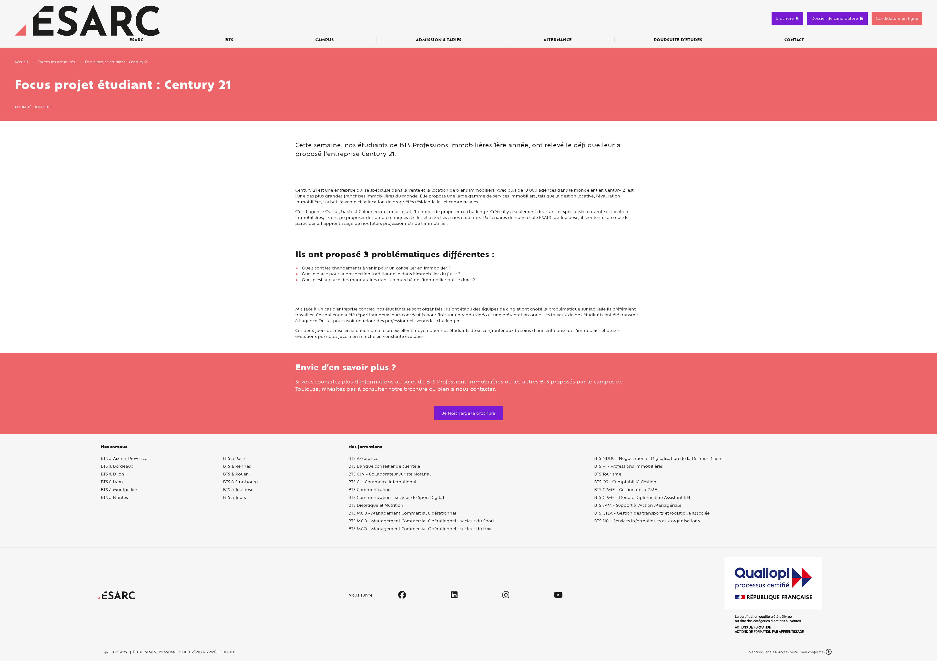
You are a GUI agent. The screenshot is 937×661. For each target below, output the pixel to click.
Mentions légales (762, 652)
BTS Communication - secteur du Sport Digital (396, 497)
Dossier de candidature (834, 18)
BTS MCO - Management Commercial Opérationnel (402, 513)
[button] (829, 652)
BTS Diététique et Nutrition (375, 505)
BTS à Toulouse (238, 489)
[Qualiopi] (773, 595)
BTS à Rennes (237, 466)
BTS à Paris (234, 458)
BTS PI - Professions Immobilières (628, 466)
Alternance (557, 39)
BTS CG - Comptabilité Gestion (625, 481)
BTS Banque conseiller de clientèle (384, 466)
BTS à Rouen (236, 473)
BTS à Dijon (112, 473)
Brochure (785, 18)
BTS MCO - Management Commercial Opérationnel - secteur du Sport (421, 520)
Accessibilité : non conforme (801, 652)
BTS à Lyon (112, 481)
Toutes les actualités (56, 62)
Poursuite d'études (678, 39)
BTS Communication (369, 489)
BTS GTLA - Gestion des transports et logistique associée (652, 513)
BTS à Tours (234, 497)
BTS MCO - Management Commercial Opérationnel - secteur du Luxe (420, 528)
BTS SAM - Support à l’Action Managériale (637, 505)
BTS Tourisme (607, 473)
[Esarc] (87, 19)
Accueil (21, 62)
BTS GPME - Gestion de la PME (625, 489)
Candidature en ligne (897, 18)
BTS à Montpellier (119, 489)
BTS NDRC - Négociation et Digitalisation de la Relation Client (658, 458)
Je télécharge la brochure (468, 413)
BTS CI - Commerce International (382, 481)
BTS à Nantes (114, 497)
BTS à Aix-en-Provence (124, 458)
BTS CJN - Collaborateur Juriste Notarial (389, 473)
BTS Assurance (363, 458)
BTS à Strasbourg (240, 481)
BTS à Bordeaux (117, 466)
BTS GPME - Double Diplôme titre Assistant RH (642, 497)
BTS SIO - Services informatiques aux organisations (647, 520)
